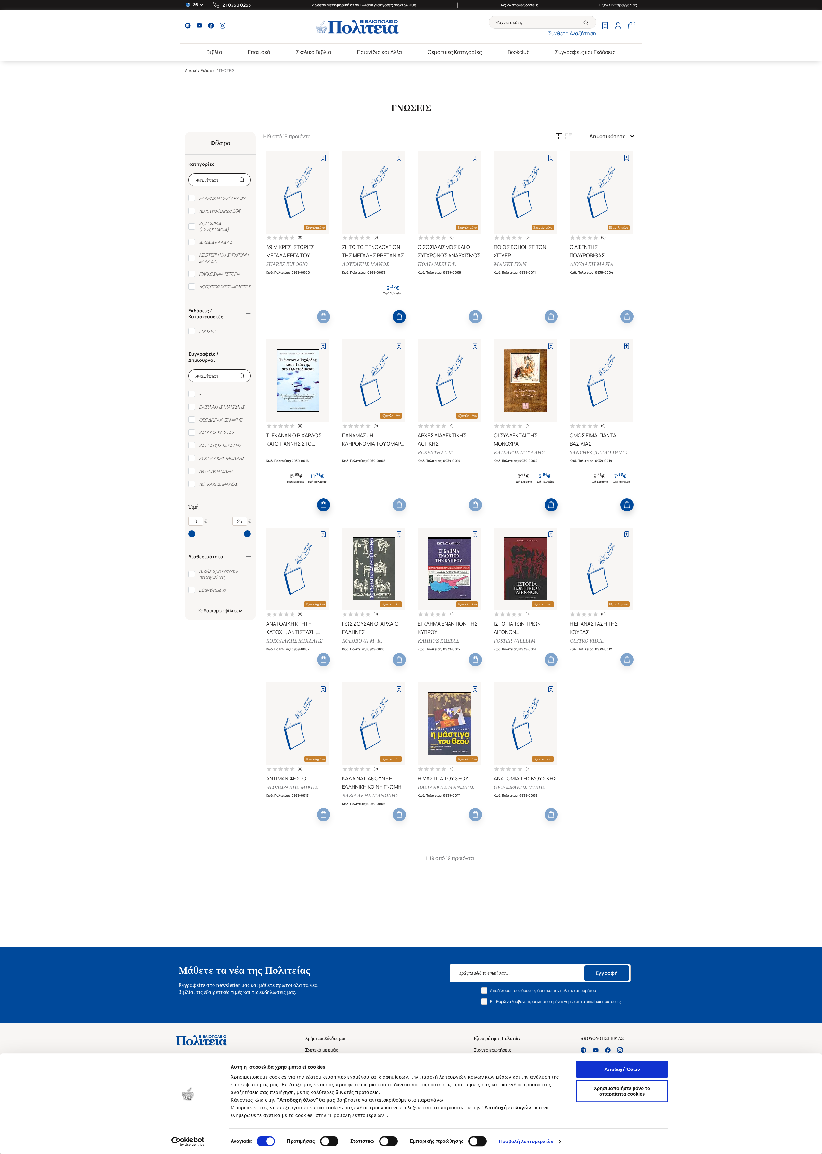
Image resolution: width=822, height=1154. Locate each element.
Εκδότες (208, 70)
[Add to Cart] (323, 316)
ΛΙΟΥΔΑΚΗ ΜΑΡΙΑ (591, 264)
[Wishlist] (605, 26)
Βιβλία (214, 52)
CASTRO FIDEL (587, 640)
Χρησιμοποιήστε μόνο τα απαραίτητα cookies (622, 1091)
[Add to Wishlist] (323, 158)
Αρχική (191, 70)
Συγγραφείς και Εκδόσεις (585, 52)
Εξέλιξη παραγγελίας (618, 5)
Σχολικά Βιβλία (313, 52)
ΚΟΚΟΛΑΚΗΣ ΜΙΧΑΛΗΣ (294, 640)
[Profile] (617, 26)
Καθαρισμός (211, 611)
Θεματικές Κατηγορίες (455, 52)
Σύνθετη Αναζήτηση (572, 33)
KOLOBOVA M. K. (362, 640)
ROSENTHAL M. (436, 452)
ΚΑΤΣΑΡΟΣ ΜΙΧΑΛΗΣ (519, 452)
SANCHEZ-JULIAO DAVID (598, 452)
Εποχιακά (259, 52)
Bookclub (518, 52)
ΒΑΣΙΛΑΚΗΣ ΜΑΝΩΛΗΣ (370, 795)
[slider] (191, 533)
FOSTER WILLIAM (515, 640)
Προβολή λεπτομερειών (526, 1141)
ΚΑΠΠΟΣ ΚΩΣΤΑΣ (438, 640)
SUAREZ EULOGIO (287, 264)
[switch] (329, 1141)
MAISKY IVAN (510, 264)
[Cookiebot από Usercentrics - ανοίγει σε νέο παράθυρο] (188, 1141)
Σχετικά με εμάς (321, 1050)
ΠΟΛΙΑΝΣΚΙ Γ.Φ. (437, 264)
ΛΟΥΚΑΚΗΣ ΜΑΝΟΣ (365, 264)
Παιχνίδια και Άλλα (379, 52)
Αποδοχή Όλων (622, 1069)
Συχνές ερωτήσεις (493, 1050)
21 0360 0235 (237, 5)
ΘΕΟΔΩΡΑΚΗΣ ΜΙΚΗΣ (292, 787)
